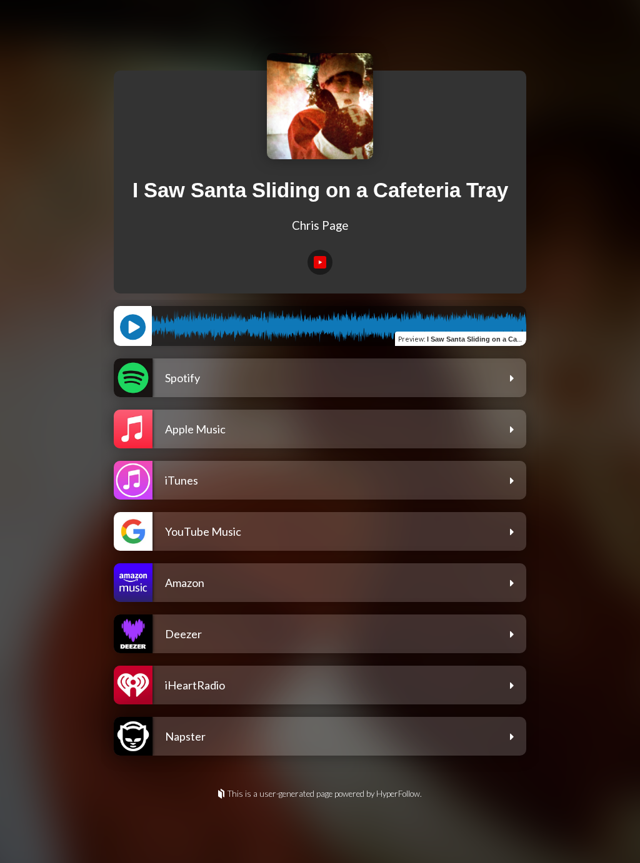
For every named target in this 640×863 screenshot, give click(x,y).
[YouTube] (320, 262)
